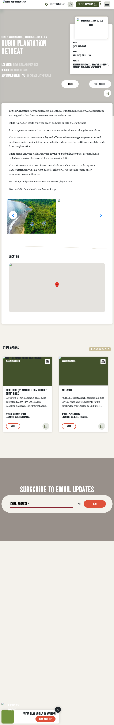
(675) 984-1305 (79, 46)
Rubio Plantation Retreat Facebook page (36, 189)
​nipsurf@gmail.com (62, 182)
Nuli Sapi (67, 390)
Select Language (57, 4)
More (13, 426)
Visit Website (100, 84)
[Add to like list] (45, 426)
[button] (13, 215)
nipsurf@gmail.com (82, 55)
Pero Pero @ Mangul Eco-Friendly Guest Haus (26, 392)
